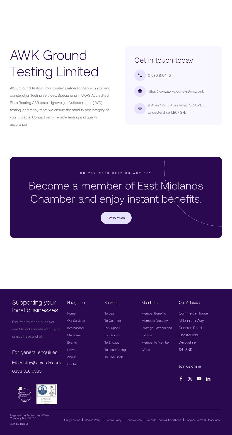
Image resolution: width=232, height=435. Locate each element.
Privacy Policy (113, 419)
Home (71, 313)
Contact (72, 364)
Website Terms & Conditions (164, 419)
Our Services (76, 320)
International (75, 328)
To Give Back (113, 357)
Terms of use (134, 419)
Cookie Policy (93, 419)
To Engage (111, 342)
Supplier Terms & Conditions (203, 419)
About (71, 357)
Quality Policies (71, 419)
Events (72, 342)
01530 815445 (159, 75)
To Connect (112, 320)
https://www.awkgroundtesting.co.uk (176, 91)
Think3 (24, 423)
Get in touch (116, 218)
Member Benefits (154, 313)
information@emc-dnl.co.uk (36, 362)
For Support (112, 328)
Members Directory (155, 320)
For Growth (111, 335)
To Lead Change (116, 349)
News (71, 349)
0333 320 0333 (27, 371)
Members (74, 335)
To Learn (110, 313)
